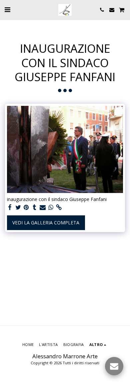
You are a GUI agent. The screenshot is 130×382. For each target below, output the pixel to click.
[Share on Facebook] (10, 207)
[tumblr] (35, 207)
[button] (7, 9)
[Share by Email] (43, 207)
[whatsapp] (51, 207)
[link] (59, 207)
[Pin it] (26, 207)
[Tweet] (18, 207)
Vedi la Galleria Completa (45, 222)
